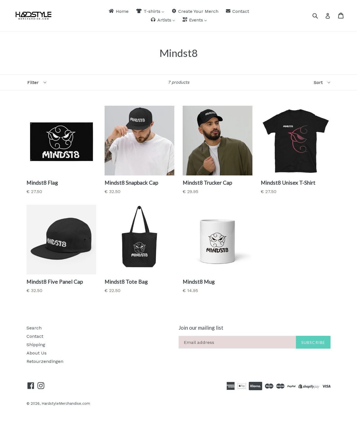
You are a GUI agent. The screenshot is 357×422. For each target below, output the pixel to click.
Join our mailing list (200, 328)
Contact (34, 336)
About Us (36, 353)
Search (34, 328)
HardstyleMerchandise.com (66, 403)
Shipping (35, 344)
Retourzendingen (44, 361)
